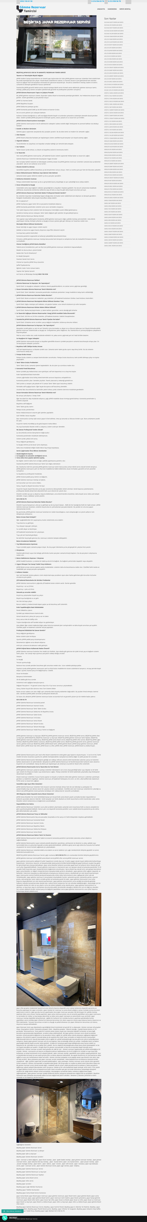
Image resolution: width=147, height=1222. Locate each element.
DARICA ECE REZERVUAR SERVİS (112, 223)
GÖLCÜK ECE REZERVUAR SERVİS (112, 56)
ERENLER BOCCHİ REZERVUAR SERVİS (114, 192)
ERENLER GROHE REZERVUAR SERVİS (113, 183)
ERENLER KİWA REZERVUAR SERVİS (113, 172)
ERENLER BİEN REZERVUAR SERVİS (113, 155)
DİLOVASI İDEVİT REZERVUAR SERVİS (113, 28)
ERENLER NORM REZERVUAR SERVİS (113, 169)
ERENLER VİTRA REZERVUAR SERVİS (113, 189)
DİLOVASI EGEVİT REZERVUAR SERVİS (113, 22)
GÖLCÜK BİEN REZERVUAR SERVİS (113, 53)
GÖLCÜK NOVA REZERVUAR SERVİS (113, 64)
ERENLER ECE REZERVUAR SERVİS (112, 161)
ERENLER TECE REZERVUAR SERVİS (113, 158)
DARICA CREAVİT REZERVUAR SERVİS (113, 231)
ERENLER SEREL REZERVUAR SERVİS (113, 186)
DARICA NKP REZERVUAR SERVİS (112, 203)
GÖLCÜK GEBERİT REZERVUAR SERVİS (114, 76)
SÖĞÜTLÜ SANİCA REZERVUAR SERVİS (114, 93)
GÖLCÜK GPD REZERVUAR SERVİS (113, 47)
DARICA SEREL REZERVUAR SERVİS (113, 245)
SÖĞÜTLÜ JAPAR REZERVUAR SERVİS (113, 127)
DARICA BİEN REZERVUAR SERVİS (112, 220)
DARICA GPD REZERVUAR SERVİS (112, 212)
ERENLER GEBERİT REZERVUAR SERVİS (114, 163)
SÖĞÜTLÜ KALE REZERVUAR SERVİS (113, 96)
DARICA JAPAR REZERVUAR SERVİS (113, 217)
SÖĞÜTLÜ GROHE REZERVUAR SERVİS (114, 112)
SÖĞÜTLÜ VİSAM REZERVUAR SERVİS (113, 138)
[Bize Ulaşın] (5, 1217)
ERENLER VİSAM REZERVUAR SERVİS (113, 141)
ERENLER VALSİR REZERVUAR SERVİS (113, 146)
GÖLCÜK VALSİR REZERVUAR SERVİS (113, 42)
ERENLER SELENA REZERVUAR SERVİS (113, 144)
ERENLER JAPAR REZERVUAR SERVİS (113, 152)
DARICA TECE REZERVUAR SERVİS (112, 209)
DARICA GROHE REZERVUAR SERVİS (113, 240)
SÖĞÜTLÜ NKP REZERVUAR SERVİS (113, 107)
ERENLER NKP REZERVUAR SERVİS (113, 180)
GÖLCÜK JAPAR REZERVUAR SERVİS (113, 50)
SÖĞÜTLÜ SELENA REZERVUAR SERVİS (114, 132)
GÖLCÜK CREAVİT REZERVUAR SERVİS (114, 67)
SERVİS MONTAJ (125, 9)
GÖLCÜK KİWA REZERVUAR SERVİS (113, 59)
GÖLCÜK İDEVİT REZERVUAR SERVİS (113, 45)
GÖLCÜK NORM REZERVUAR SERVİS (113, 62)
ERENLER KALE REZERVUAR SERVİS (113, 194)
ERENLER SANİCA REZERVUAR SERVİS (113, 197)
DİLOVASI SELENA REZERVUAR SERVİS (114, 31)
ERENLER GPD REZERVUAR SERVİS (113, 149)
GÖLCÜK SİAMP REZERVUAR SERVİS (113, 70)
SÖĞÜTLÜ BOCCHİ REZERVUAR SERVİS (114, 101)
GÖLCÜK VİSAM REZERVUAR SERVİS (113, 39)
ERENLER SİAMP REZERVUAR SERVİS (113, 166)
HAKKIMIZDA (112, 9)
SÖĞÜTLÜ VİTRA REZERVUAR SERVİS (113, 98)
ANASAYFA (101, 9)
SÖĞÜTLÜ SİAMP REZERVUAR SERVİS (113, 115)
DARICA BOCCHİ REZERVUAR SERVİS (113, 226)
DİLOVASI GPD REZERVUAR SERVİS (113, 25)
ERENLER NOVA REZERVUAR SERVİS (113, 175)
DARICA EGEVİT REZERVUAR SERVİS (113, 214)
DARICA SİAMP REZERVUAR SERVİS (113, 234)
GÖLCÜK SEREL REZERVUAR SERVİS (113, 81)
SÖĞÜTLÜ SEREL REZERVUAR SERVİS (113, 104)
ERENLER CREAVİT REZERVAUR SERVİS (114, 177)
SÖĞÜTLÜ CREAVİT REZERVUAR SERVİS (114, 118)
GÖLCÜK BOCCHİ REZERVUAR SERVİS (113, 84)
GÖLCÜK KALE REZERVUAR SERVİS (113, 87)
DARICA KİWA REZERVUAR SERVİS (112, 206)
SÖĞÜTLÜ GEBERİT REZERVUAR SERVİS (114, 110)
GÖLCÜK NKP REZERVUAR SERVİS (113, 79)
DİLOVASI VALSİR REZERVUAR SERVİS (113, 33)
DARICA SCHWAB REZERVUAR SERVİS (113, 237)
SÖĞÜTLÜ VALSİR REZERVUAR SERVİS (114, 135)
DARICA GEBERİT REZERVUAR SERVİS (113, 243)
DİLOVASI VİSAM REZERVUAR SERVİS (113, 36)
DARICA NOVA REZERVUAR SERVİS (113, 228)
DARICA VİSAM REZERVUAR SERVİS (113, 200)
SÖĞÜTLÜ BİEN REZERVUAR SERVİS (113, 124)
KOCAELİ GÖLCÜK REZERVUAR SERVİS (114, 90)
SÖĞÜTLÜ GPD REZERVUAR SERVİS (113, 129)
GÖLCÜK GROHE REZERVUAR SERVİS (113, 73)
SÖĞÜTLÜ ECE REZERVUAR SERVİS (113, 121)
